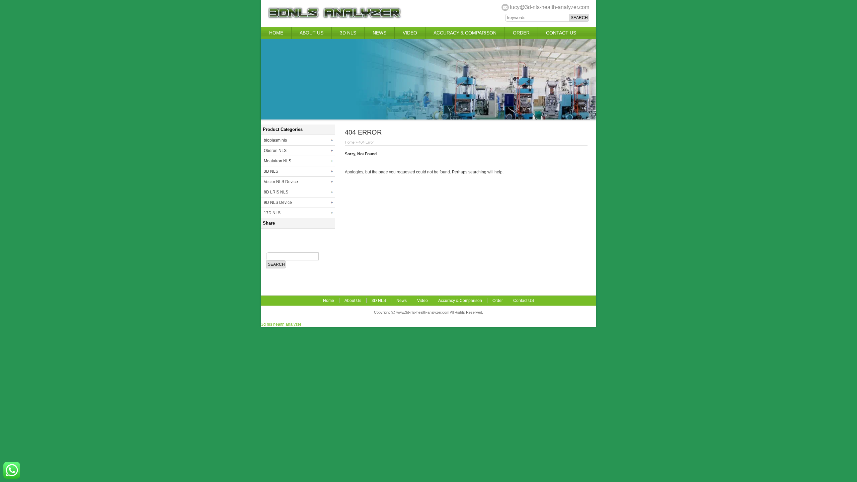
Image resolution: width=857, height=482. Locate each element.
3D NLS (348, 32)
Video (410, 32)
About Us (311, 32)
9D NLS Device (278, 202)
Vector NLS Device (281, 181)
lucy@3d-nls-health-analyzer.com (549, 7)
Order (521, 32)
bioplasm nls (275, 140)
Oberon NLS (275, 150)
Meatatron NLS (277, 161)
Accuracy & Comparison (465, 32)
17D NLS (272, 213)
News (379, 32)
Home (276, 32)
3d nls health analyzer (281, 324)
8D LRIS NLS (276, 192)
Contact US (561, 32)
